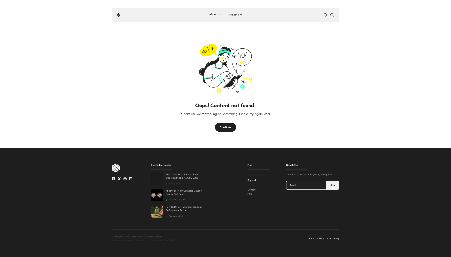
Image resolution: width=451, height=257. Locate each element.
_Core (152, 240)
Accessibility (332, 238)
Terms (311, 238)
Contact (252, 189)
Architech (120, 240)
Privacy (320, 238)
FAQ (250, 194)
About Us (215, 14)
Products (233, 14)
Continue (225, 127)
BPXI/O (172, 240)
